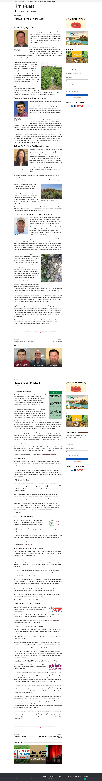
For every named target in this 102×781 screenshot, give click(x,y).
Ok (85, 778)
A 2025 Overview (54, 365)
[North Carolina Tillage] (38, 357)
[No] (100, 779)
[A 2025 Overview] (54, 357)
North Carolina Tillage (38, 365)
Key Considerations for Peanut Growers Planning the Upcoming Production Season (22, 364)
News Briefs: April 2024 (57, 341)
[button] (85, 11)
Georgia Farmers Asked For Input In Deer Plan (24, 341)
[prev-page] (15, 369)
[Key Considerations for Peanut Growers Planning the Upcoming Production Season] (22, 357)
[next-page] (17, 369)
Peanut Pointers (17, 15)
